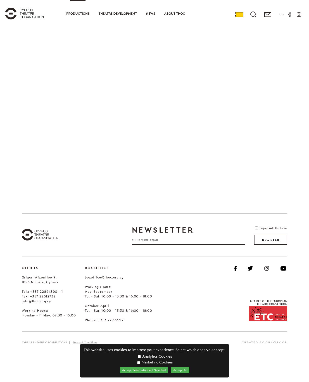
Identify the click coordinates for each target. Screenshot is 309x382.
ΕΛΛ (281, 14)
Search (253, 14)
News (150, 14)
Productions (78, 14)
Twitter (250, 268)
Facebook (289, 14)
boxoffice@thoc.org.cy (104, 277)
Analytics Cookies (156, 356)
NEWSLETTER (163, 230)
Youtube (283, 268)
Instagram (298, 14)
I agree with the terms (273, 228)
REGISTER (270, 240)
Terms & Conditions (85, 342)
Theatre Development (118, 14)
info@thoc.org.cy (36, 301)
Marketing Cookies (157, 362)
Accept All (180, 370)
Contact (267, 14)
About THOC (174, 14)
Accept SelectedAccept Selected (144, 370)
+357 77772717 (111, 320)
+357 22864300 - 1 (46, 291)
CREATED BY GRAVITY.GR (264, 342)
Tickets (239, 14)
